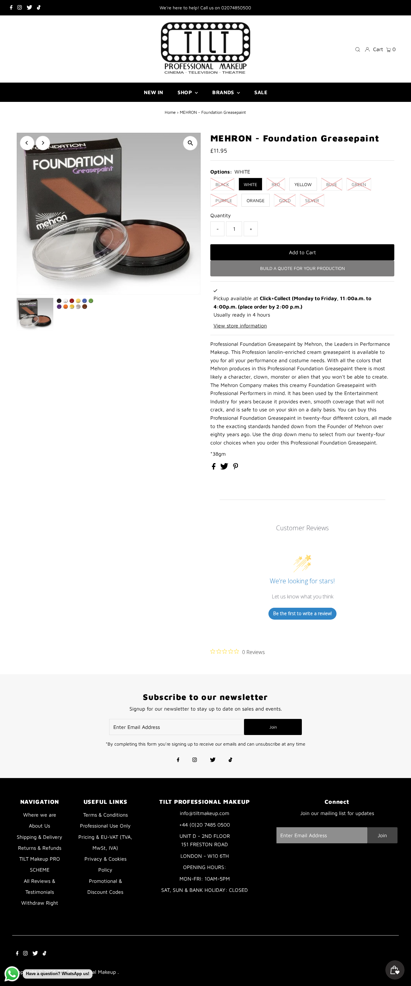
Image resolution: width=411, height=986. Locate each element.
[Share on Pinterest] (235, 468)
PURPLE (223, 200)
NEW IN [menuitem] (153, 92)
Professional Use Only (105, 826)
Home (170, 112)
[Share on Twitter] (225, 468)
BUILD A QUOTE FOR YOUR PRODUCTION (302, 268)
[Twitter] (29, 7)
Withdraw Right (39, 903)
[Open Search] (358, 49)
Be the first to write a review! (302, 613)
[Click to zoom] (190, 143)
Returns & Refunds (39, 848)
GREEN (359, 184)
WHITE (250, 184)
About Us (39, 826)
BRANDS (223, 92)
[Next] (43, 143)
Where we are (39, 815)
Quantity (220, 215)
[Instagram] (19, 7)
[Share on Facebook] (214, 468)
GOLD (285, 200)
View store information (240, 325)
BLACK (222, 184)
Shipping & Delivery (39, 837)
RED (276, 184)
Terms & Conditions (105, 815)
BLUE (331, 184)
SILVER (312, 200)
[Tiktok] (38, 7)
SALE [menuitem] (260, 92)
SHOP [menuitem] (185, 92)
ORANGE (256, 200)
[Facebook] (11, 7)
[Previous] (27, 143)
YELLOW (303, 184)
